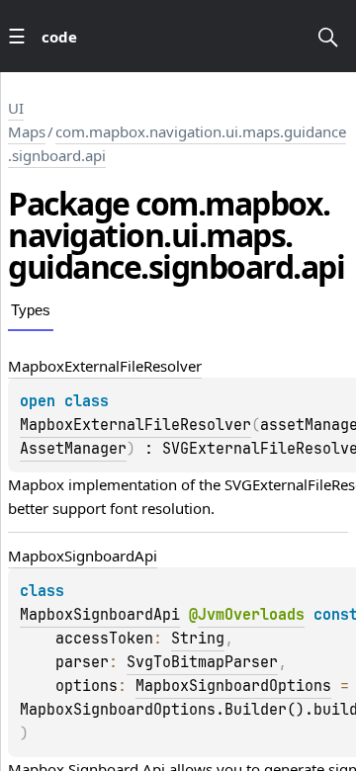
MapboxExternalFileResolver (135, 425)
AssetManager (73, 449)
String (197, 638)
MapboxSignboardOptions (233, 686)
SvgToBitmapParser (202, 662)
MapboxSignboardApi (100, 615)
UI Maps (26, 119)
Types (30, 309)
